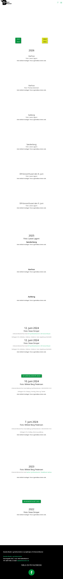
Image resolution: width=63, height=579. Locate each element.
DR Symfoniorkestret (34, 333)
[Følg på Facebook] (31, 572)
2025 (18, 39)
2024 (44, 39)
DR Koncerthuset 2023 (31, 501)
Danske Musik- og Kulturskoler (12, 556)
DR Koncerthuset (45, 333)
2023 (18, 42)
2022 (44, 42)
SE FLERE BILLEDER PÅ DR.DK (31, 376)
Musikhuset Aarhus (46, 472)
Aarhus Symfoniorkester (33, 472)
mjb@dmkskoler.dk (23, 560)
